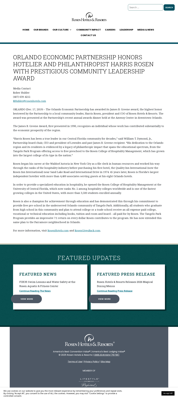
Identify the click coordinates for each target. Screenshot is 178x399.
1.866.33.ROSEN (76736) (106, 355)
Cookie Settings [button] (151, 393)
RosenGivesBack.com (87, 230)
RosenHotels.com (58, 230)
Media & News (145, 29)
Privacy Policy (91, 361)
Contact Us (88, 35)
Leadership (126, 29)
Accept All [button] (168, 393)
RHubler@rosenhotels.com (29, 101)
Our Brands (41, 29)
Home (26, 29)
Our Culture (61, 29)
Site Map (105, 361)
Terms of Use (75, 361)
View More (27, 299)
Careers (110, 29)
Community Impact (88, 29)
